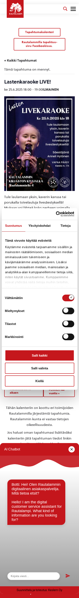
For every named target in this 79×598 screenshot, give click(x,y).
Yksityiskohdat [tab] (39, 225)
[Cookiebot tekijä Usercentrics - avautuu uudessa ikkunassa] (56, 214)
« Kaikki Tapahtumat (20, 60)
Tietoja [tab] (65, 225)
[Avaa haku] (65, 9)
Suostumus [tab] (13, 225)
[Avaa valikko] (73, 9)
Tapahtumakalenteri (39, 32)
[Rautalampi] (15, 9)
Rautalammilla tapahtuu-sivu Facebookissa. (39, 44)
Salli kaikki (39, 355)
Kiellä (39, 381)
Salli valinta (39, 368)
